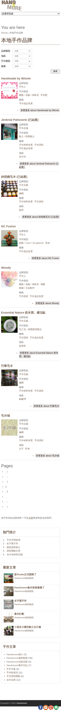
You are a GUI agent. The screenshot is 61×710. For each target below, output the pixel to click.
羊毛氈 (44, 95)
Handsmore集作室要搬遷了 (29, 587)
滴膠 (43, 284)
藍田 (21, 210)
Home (4, 32)
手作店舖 (23, 128)
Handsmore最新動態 (24, 578)
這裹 (30, 518)
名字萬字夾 (12, 543)
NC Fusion (8, 226)
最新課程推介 (13, 547)
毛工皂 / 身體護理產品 (30, 329)
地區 (3, 56)
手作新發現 (12, 672)
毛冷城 (5, 415)
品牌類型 (5, 51)
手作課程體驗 (13, 676)
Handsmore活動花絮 (17, 661)
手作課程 (38, 144)
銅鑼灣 (22, 399)
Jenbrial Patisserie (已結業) (20, 119)
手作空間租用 (13, 540)
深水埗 (22, 156)
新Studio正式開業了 (25, 574)
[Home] (11, 10)
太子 (21, 448)
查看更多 (40, 110)
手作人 (22, 86)
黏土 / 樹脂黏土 (27, 136)
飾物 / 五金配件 (27, 288)
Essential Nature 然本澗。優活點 (23, 312)
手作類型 (5, 61)
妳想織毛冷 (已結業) (14, 176)
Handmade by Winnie (16, 78)
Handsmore (22, 703)
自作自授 (11, 680)
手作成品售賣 (26, 103)
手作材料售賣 (26, 144)
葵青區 (22, 346)
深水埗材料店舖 (15, 554)
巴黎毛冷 (7, 365)
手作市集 (11, 669)
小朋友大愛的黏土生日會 (27, 627)
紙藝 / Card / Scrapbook (31, 243)
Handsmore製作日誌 (17, 665)
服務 (3, 66)
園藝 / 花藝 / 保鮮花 (29, 95)
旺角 (27, 448)
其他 (47, 243)
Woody (6, 267)
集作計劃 (19, 613)
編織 (21, 193)
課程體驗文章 (13, 550)
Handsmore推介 (15, 654)
